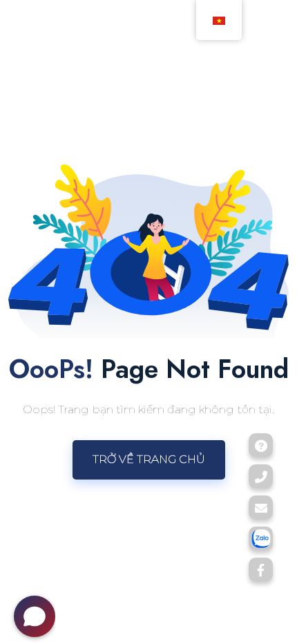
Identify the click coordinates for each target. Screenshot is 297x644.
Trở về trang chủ (149, 459)
